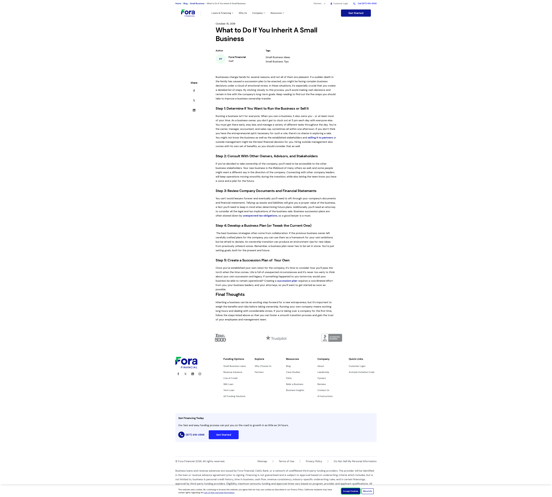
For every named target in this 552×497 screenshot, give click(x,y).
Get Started (355, 13)
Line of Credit (230, 378)
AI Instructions (325, 396)
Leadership (323, 372)
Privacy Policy (314, 461)
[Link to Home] (191, 13)
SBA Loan (228, 384)
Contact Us (323, 390)
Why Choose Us (263, 366)
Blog (185, 3)
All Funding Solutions (234, 396)
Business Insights (295, 390)
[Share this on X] (194, 101)
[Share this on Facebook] (194, 91)
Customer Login (357, 366)
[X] (185, 375)
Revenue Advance (232, 372)
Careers (321, 378)
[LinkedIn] (192, 375)
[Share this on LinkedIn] (194, 110)
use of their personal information (219, 492)
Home (178, 3)
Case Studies (293, 372)
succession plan (287, 281)
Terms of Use (286, 461)
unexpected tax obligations (260, 215)
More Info (367, 491)
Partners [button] (317, 3)
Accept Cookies (350, 491)
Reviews (321, 384)
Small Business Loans (234, 366)
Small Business (197, 3)
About (320, 366)
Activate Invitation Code (361, 372)
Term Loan (228, 390)
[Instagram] (200, 375)
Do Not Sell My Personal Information (355, 461)
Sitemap (262, 461)
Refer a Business (294, 384)
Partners (259, 372)
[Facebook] (178, 375)
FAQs (289, 378)
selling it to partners (320, 137)
